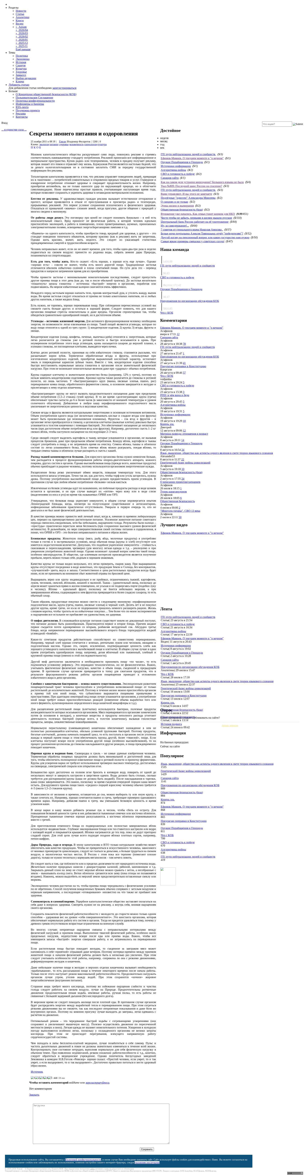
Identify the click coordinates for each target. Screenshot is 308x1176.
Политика (22, 55)
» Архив (21, 26)
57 (184, 372)
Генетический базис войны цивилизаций (185, 462)
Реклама (21, 113)
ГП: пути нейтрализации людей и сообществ (188, 154)
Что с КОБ (166, 312)
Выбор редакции (26, 78)
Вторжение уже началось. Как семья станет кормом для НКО (198, 213)
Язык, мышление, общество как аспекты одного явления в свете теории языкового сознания (216, 453)
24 (182, 449)
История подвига (171, 724)
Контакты (22, 116)
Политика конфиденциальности (35, 100)
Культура (21, 68)
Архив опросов (230, 725)
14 (182, 440)
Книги (20, 20)
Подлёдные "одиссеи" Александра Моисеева (188, 197)
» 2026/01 (22, 39)
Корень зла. (167, 424)
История (21, 62)
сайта (92, 1169)
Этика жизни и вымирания (177, 205)
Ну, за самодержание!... (175, 225)
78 (184, 343)
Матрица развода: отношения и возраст (184, 433)
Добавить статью (19, 84)
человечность (76, 144)
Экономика (22, 58)
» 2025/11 (22, 46)
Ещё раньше (23, 49)
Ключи (20, 81)
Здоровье (21, 71)
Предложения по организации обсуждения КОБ (189, 300)
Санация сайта (170, 177)
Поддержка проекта (28, 110)
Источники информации (176, 166)
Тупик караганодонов (173, 491)
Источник (37, 1071)
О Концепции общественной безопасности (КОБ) (46, 94)
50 (180, 517)
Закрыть (34, 1094)
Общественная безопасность (177, 501)
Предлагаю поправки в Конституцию (183, 366)
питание (54, 144)
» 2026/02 (22, 36)
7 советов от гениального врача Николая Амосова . (192, 229)
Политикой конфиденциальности (83, 1159)
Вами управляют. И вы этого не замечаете (186, 193)
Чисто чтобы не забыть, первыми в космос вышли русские (196, 217)
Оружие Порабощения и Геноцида (182, 162)
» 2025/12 (22, 42)
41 (184, 363)
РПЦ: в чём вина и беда (174, 395)
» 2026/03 (22, 33)
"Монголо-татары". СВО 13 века (180, 510)
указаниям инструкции (147, 1162)
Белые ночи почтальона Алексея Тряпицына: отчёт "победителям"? (202, 233)
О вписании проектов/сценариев (180, 481)
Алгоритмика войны (173, 169)
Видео (19, 23)
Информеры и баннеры (30, 103)
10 (184, 420)
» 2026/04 (22, 30)
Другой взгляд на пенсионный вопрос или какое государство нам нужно (205, 237)
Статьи (20, 14)
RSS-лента (22, 107)
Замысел (21, 75)
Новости (21, 10)
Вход (4, 122)
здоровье (64, 144)
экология (44, 144)
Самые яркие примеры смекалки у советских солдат (192, 241)
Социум (20, 65)
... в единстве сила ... (14, 129)
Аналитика (22, 17)
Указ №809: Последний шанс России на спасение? (191, 186)
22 (182, 459)
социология (90, 144)
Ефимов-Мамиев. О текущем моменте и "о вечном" (192, 158)
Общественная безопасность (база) (182, 209)
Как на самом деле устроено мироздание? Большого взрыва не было (202, 182)
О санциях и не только (174, 201)
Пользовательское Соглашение (34, 97)
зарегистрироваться (64, 87)
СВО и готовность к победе (178, 173)
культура (102, 144)
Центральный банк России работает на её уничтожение (195, 221)
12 (178, 334)
